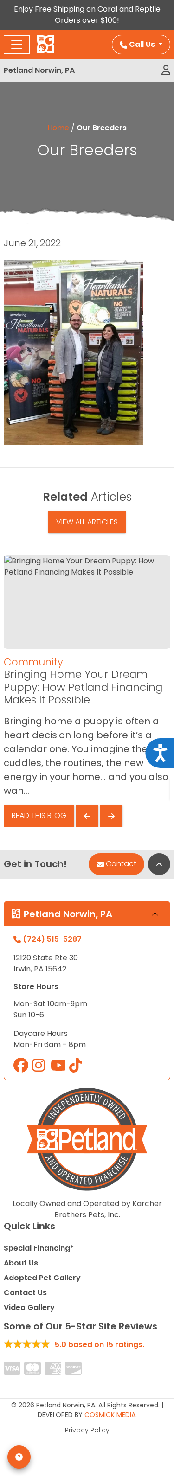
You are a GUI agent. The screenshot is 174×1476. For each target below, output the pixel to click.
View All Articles (87, 522)
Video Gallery (29, 1307)
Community (33, 662)
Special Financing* (39, 1248)
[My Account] (165, 70)
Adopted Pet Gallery (42, 1277)
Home (58, 127)
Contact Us (25, 1292)
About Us (21, 1263)
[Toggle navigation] (17, 44)
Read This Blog (39, 815)
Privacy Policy (87, 1430)
